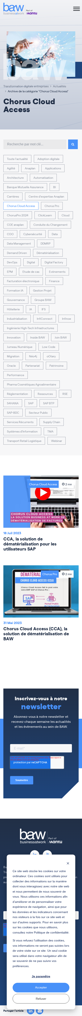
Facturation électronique (23, 281)
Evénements (57, 271)
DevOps (12, 262)
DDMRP (45, 243)
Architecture (15, 177)
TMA (50, 431)
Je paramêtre (41, 976)
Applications (53, 168)
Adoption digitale (48, 159)
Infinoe (66, 318)
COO (10, 234)
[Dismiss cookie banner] (67, 863)
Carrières (13, 196)
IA (30, 309)
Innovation (14, 337)
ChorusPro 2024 (17, 215)
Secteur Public (38, 412)
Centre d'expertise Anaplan (46, 196)
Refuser (41, 998)
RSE (65, 394)
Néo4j (33, 356)
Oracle (11, 365)
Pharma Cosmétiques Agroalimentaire (31, 384)
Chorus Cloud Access (21, 206)
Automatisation (43, 177)
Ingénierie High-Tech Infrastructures (30, 328)
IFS (44, 309)
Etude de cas (30, 271)
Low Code (48, 347)
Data (55, 234)
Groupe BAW (43, 300)
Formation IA (15, 290)
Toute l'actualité (17, 159)
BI (54, 187)
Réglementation (17, 394)
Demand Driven (17, 253)
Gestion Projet (42, 290)
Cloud (65, 215)
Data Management (19, 243)
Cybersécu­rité (32, 234)
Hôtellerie (13, 309)
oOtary (51, 356)
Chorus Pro (52, 206)
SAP (30, 403)
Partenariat (32, 365)
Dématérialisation (48, 253)
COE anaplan (15, 224)
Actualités (59, 86)
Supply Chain (51, 422)
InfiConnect (44, 318)
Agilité (11, 168)
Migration (13, 356)
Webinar (56, 441)
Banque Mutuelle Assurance (25, 187)
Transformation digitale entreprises (26, 86)
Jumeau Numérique (19, 347)
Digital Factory (54, 262)
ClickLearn (45, 215)
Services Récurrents (20, 422)
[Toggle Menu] (76, 9)
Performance (15, 375)
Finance (54, 281)
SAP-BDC (13, 412)
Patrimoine (56, 365)
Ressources (45, 394)
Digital (31, 262)
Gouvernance (16, 300)
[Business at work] (20, 9)
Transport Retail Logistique (24, 441)
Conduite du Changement (50, 224)
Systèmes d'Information (22, 431)
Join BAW (61, 337)
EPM (10, 271)
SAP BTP (48, 403)
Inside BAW (37, 337)
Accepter (41, 987)
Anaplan (30, 168)
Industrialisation (17, 318)
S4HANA (13, 403)
